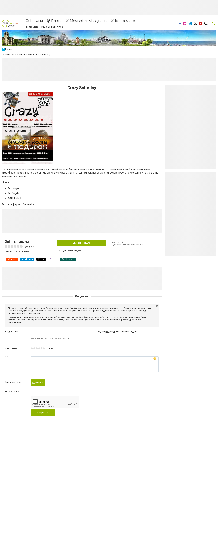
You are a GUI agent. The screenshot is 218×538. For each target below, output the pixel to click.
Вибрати (39, 382)
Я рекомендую (83, 243)
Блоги (56, 21)
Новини (36, 21)
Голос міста (32, 27)
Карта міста (125, 21)
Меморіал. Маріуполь (88, 21)
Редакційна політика (52, 27)
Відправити (43, 412)
